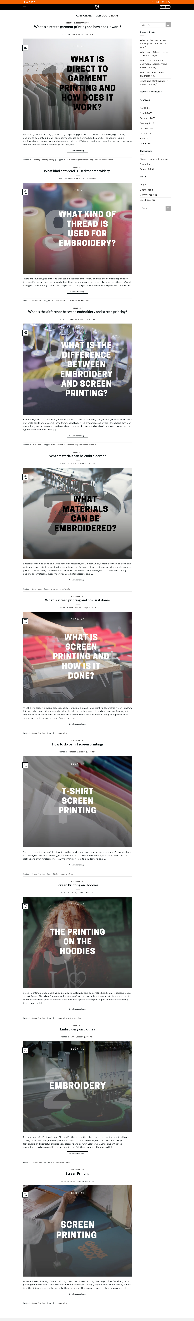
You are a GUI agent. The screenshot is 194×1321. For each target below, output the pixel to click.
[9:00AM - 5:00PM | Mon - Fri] (163, 2)
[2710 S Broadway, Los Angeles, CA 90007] (153, 2)
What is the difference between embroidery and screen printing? (77, 312)
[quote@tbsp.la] (158, 2)
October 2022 (147, 128)
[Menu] (24, 7)
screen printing (60, 733)
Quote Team (110, 15)
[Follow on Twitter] (29, 2)
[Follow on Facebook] (24, 2)
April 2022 (145, 138)
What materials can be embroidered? (77, 456)
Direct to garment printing (77, 23)
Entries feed (146, 190)
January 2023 (147, 123)
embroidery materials (60, 589)
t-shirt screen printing (63, 874)
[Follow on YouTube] (34, 2)
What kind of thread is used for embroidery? (77, 171)
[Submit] (168, 24)
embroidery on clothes (60, 1162)
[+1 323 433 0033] (169, 2)
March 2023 (146, 113)
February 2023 (147, 118)
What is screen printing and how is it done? (77, 600)
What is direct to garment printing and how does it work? (77, 27)
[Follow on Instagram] (27, 2)
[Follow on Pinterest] (32, 2)
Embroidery (78, 167)
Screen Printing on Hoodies (77, 885)
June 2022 (145, 133)
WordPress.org (147, 200)
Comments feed (148, 195)
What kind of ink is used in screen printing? (154, 83)
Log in (143, 184)
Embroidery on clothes (77, 1029)
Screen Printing (77, 596)
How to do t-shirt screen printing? (77, 744)
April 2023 (145, 108)
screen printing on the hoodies (67, 1018)
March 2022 (146, 143)
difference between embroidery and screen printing (73, 445)
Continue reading (77, 151)
